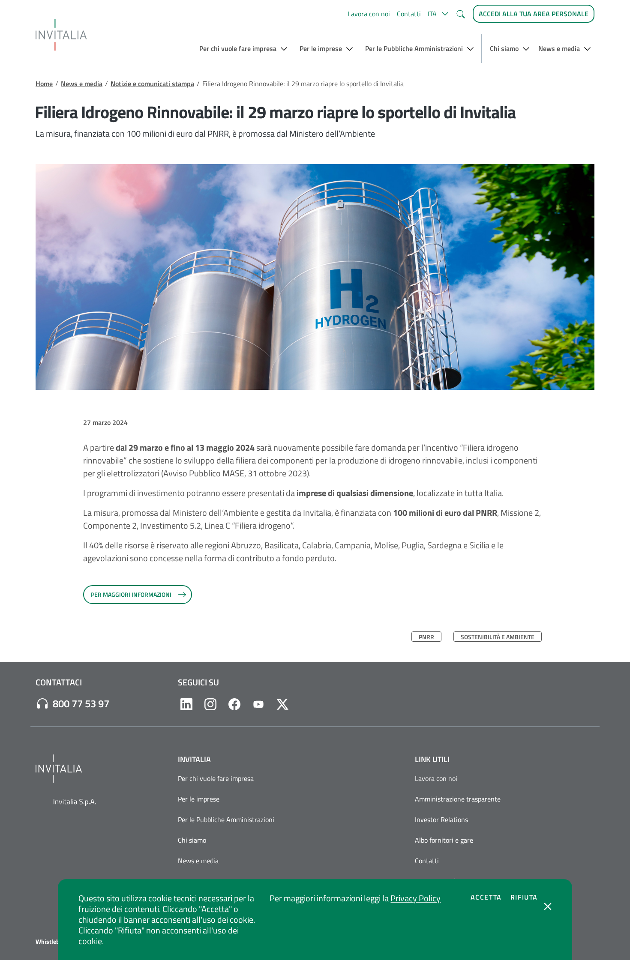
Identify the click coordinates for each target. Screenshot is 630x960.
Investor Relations (441, 819)
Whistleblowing (56, 941)
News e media (81, 83)
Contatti (409, 14)
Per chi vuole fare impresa (216, 778)
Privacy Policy (415, 898)
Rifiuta (524, 897)
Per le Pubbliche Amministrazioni (226, 819)
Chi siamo (192, 840)
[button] (438, 14)
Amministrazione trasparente (458, 799)
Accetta (486, 897)
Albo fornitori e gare (444, 840)
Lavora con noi (369, 14)
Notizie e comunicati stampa (152, 83)
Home (44, 83)
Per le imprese (198, 799)
